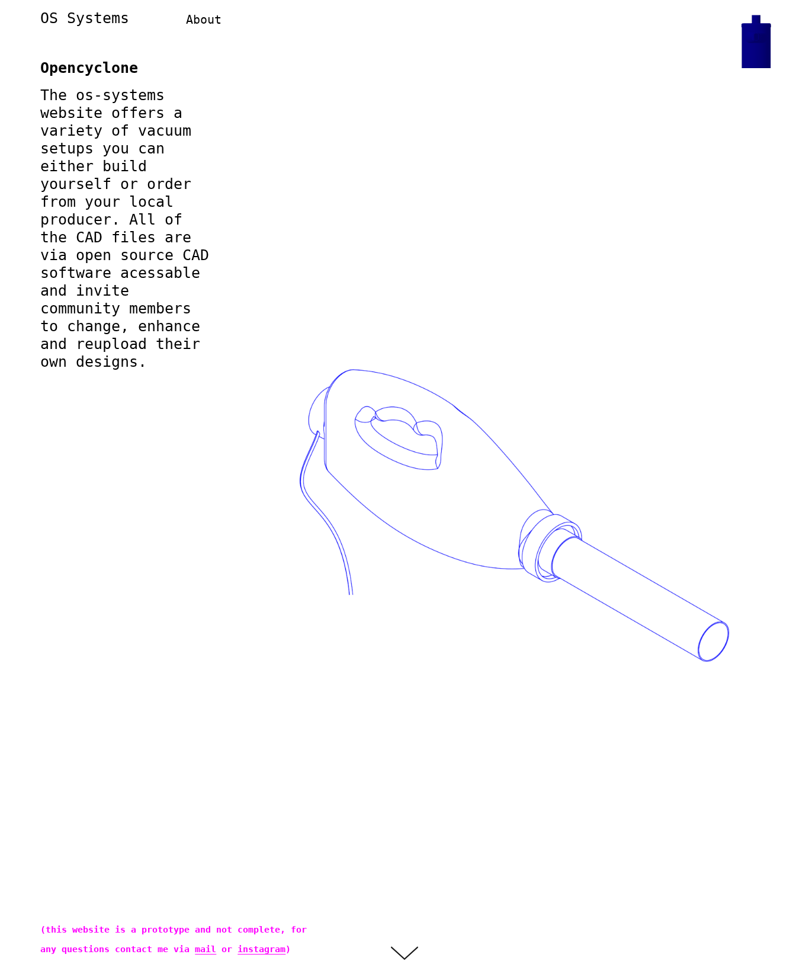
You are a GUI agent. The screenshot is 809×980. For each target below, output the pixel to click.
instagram (261, 949)
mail (205, 949)
